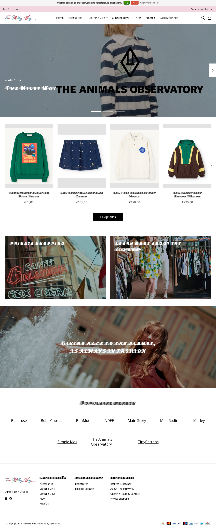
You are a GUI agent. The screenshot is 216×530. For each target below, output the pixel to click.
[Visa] (174, 523)
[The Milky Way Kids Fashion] (20, 17)
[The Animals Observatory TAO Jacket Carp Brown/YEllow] (187, 156)
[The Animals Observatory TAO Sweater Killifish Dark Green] (29, 156)
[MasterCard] (169, 523)
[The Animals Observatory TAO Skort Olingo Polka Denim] (82, 156)
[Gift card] (207, 523)
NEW (138, 18)
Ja (126, 3)
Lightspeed (54, 523)
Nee (135, 3)
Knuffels (150, 18)
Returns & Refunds (120, 483)
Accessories (46, 483)
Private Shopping (120, 498)
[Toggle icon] (202, 18)
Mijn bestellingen (84, 488)
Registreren (81, 483)
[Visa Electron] (191, 523)
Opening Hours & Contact (125, 493)
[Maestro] (185, 523)
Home (60, 18)
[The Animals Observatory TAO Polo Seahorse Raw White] (134, 156)
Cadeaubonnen (169, 18)
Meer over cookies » (149, 3)
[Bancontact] (180, 523)
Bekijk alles (108, 217)
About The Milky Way (122, 488)
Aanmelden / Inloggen (201, 9)
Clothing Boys (47, 493)
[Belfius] (196, 523)
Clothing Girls (47, 488)
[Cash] (163, 523)
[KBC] (202, 523)
